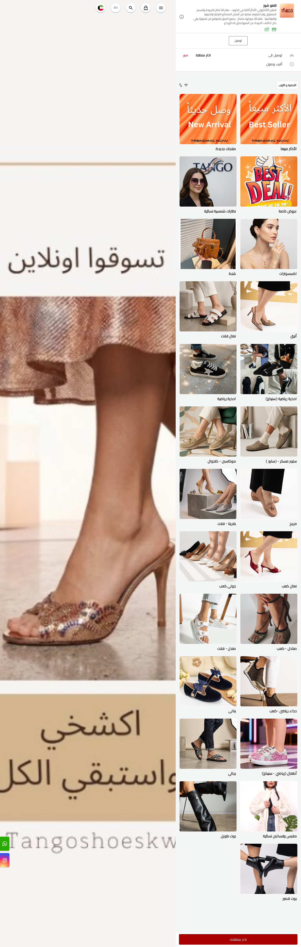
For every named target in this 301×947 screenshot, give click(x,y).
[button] (238, 17)
